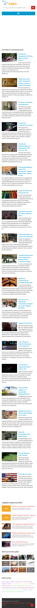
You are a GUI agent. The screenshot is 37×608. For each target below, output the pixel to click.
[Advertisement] (18, 28)
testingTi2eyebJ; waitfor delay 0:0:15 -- (12, 589)
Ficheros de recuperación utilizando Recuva (24, 506)
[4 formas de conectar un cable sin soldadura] (22, 570)
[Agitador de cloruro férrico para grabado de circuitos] (9, 415)
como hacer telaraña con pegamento (21, 583)
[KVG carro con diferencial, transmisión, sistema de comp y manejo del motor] (9, 303)
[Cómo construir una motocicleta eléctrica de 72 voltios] (14, 557)
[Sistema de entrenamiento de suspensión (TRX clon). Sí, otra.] (9, 148)
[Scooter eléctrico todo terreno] (9, 457)
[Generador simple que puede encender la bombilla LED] (31, 570)
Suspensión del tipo (25, 323)
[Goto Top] (32, 605)
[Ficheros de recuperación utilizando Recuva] (6, 509)
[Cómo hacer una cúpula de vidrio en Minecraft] (6, 570)
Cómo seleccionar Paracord (20, 542)
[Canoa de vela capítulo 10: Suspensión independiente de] (9, 391)
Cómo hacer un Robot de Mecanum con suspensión (24, 344)
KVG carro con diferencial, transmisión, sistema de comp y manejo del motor (25, 304)
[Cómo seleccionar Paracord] (6, 544)
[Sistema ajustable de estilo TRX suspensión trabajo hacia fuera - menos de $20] (9, 171)
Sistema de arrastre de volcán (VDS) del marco (25, 213)
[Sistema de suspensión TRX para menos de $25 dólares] (9, 58)
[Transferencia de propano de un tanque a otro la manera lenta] (31, 557)
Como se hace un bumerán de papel (10, 581)
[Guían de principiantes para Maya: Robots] (9, 436)
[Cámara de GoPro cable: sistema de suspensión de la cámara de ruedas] (9, 83)
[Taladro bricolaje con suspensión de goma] (9, 238)
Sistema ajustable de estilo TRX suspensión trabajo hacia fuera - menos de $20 (25, 171)
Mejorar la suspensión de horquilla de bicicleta (25, 280)
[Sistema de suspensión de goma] (9, 127)
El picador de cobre (24, 474)
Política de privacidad (18, 603)
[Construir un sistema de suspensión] (9, 106)
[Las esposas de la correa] (6, 563)
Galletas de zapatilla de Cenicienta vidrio (23, 533)
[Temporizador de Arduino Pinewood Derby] (6, 557)
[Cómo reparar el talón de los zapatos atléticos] (22, 557)
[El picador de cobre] (9, 478)
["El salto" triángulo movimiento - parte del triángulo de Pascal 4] (6, 517)
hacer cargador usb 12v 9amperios (15, 591)
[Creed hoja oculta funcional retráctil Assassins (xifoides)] (31, 563)
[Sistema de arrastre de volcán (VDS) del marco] (9, 215)
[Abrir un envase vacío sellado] (14, 563)
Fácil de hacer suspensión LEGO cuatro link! (24, 367)
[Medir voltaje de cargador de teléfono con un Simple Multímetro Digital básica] (14, 570)
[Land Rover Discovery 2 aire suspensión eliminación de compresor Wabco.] (9, 259)
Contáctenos (6, 603)
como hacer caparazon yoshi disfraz (19, 585)
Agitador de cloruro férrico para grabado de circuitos (25, 413)
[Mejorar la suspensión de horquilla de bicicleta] (9, 282)
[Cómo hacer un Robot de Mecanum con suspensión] (9, 346)
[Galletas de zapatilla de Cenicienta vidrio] (6, 535)
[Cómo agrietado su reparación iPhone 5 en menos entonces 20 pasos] (6, 526)
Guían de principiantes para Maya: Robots (24, 434)
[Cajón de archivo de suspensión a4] (9, 194)
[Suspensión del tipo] (9, 327)
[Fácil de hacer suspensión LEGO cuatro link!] (9, 368)
